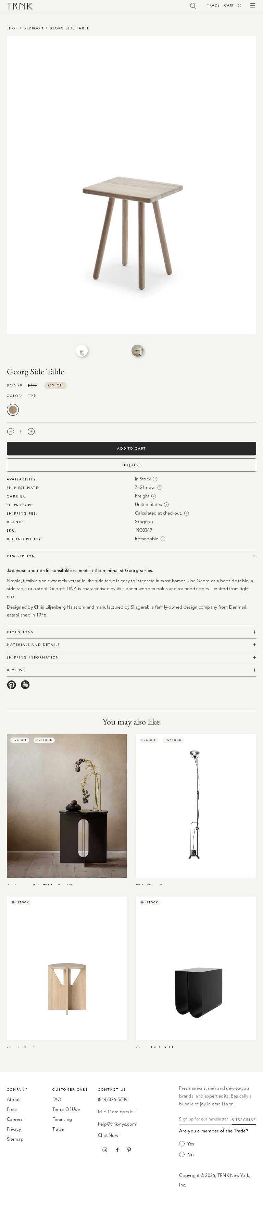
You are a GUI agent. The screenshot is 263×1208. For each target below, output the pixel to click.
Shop (12, 28)
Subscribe (244, 1120)
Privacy (14, 1129)
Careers (15, 1119)
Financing (62, 1119)
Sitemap (15, 1139)
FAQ (57, 1100)
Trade (213, 5)
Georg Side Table (69, 28)
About (13, 1100)
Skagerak (144, 522)
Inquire (131, 465)
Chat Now (108, 1135)
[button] (193, 5)
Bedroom (34, 28)
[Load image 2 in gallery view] (137, 351)
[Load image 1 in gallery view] (82, 351)
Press (12, 1109)
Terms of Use (66, 1109)
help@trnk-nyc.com (117, 1124)
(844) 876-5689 (113, 1100)
